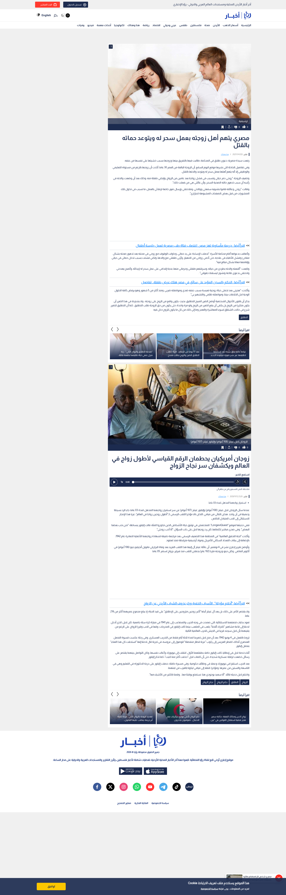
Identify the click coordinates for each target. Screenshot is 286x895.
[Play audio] (114, 482)
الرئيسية (246, 25)
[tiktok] (176, 787)
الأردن (216, 25)
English (46, 15)
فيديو (90, 25)
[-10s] (237, 482)
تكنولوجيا (119, 25)
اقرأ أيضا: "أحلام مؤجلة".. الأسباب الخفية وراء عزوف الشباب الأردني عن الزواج (194, 603)
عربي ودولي (169, 25)
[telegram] (163, 787)
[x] (110, 787)
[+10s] (245, 482)
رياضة (146, 25)
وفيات (80, 25)
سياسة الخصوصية (209, 888)
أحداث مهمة (104, 25)
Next (112, 329)
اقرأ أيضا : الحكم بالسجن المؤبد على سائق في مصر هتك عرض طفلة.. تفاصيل (193, 282)
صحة (207, 25)
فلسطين (195, 25)
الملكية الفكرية (141, 803)
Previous (118, 329)
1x (122, 481)
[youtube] (150, 787)
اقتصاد (156, 25)
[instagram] (123, 787)
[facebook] (97, 787)
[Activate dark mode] (65, 15)
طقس (183, 25)
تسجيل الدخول (74, 4)
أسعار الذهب (230, 25)
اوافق (51, 886)
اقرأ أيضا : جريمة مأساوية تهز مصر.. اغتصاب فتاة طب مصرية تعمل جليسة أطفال (190, 245)
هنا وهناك (133, 25)
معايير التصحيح (124, 803)
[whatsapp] (137, 787)
